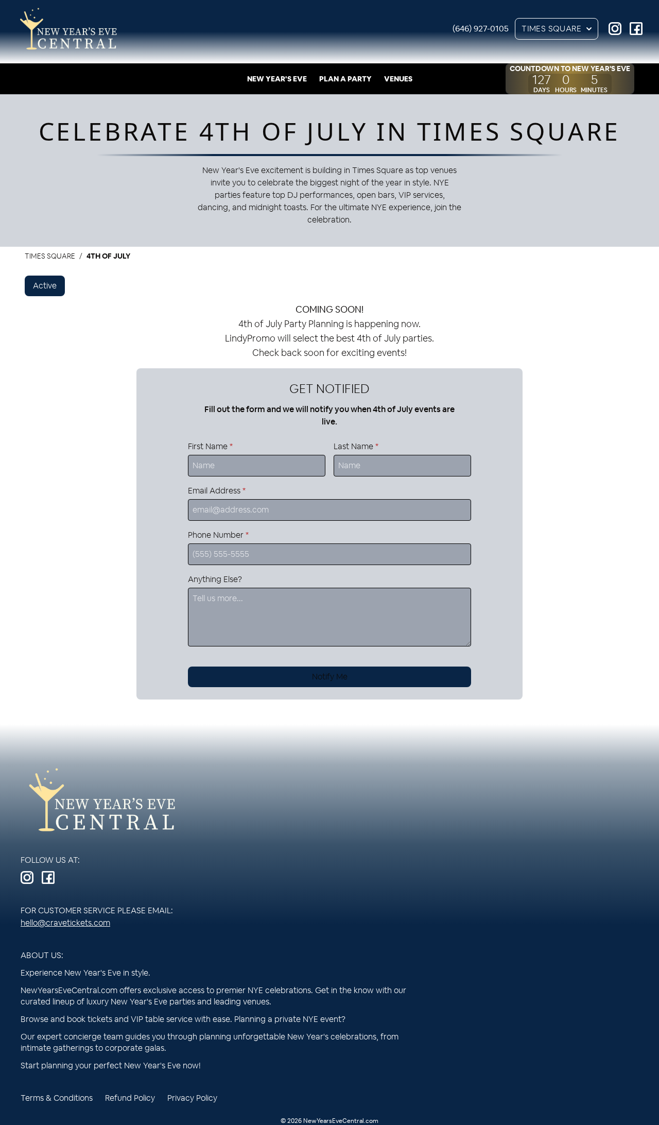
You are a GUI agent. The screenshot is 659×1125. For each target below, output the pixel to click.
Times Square (551, 28)
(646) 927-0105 (481, 28)
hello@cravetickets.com (65, 922)
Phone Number (218, 535)
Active (45, 285)
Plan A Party (345, 78)
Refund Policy (130, 1098)
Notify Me (330, 676)
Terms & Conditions (57, 1098)
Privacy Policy (192, 1098)
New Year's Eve (277, 78)
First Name (210, 446)
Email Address (217, 490)
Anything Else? (215, 579)
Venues (398, 78)
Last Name (356, 446)
